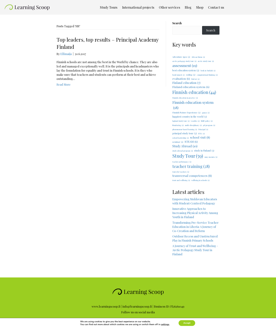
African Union (198, 57)
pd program (209, 125)
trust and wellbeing (181, 180)
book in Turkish (208, 70)
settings (165, 324)
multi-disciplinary (193, 125)
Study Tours (108, 7)
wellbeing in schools (200, 180)
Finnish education (194, 92)
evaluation (181, 78)
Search (177, 23)
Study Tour (187, 156)
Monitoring (178, 125)
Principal (203, 129)
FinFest (195, 79)
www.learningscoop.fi (106, 306)
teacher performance (181, 162)
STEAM (191, 141)
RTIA (201, 133)
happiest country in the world (189, 116)
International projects (138, 7)
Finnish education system (193, 105)
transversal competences (192, 176)
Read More (64, 84)
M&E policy (206, 121)
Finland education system (190, 87)
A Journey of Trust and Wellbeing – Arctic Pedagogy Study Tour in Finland (195, 254)
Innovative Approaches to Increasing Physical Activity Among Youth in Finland (195, 213)
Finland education (186, 83)
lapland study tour (180, 121)
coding (190, 74)
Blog (188, 7)
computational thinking (207, 75)
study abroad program (182, 151)
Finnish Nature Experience (186, 112)
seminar (177, 141)
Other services (169, 7)
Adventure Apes (181, 56)
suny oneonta (210, 157)
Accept (186, 322)
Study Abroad (184, 146)
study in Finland (204, 150)
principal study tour (184, 133)
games (205, 112)
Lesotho (195, 121)
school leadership (180, 138)
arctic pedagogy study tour (184, 61)
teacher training (191, 166)
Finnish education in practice (185, 98)
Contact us (216, 7)
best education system (185, 70)
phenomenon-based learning (184, 129)
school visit (200, 137)
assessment (184, 65)
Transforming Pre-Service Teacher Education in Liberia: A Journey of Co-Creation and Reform (195, 227)
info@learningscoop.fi (137, 306)
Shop (200, 7)
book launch (178, 75)
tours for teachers (180, 172)
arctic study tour (206, 61)
